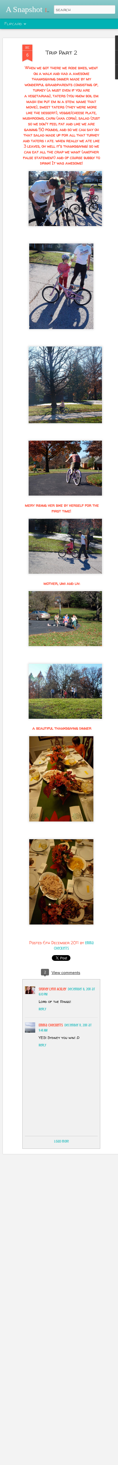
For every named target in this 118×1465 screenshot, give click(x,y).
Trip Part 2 (61, 52)
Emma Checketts (51, 1025)
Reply (42, 1009)
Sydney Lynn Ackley (52, 989)
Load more (61, 1141)
